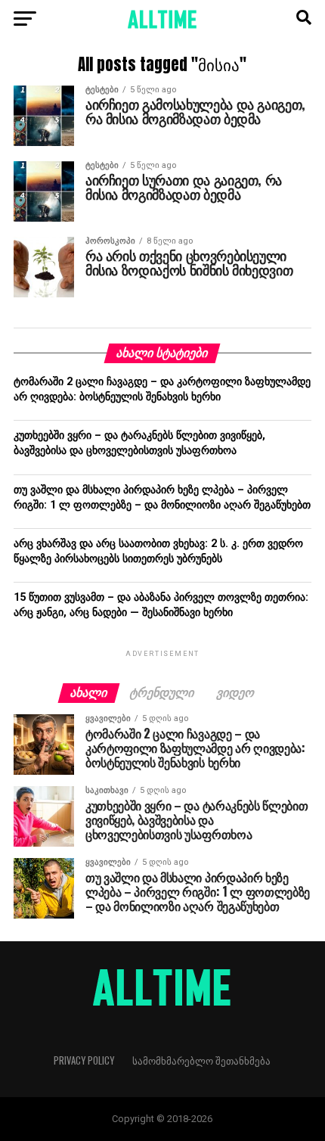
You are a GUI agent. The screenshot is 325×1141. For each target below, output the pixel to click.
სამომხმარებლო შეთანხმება (201, 1060)
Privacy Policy (84, 1060)
